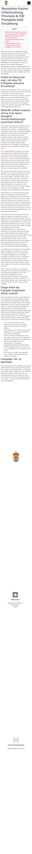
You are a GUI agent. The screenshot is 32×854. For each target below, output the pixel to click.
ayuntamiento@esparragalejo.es (16, 748)
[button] (28, 3)
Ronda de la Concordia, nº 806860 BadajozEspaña (15, 604)
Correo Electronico (16, 745)
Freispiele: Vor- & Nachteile (13, 47)
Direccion (15, 599)
